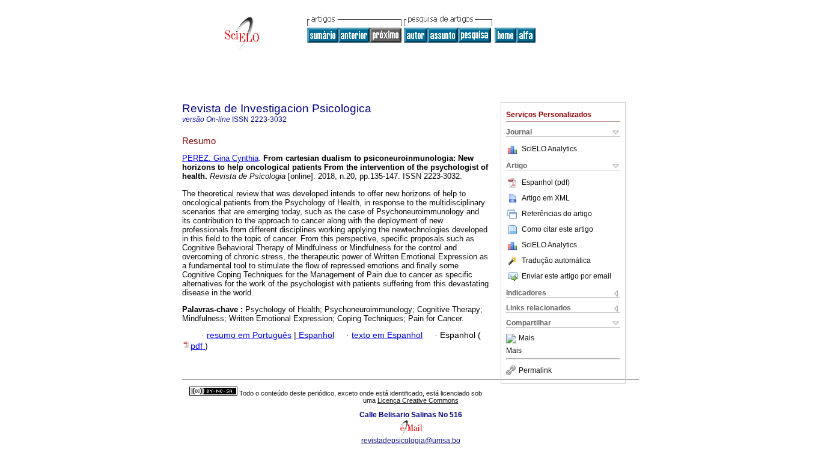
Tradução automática (556, 260)
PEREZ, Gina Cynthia (220, 158)
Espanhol (315, 335)
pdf (198, 346)
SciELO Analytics (549, 149)
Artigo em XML (546, 198)
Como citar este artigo (557, 229)
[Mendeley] (512, 338)
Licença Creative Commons (418, 400)
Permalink (535, 370)
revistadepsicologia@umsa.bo (410, 440)
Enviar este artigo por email (566, 276)
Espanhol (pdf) (546, 182)
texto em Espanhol (387, 335)
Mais (526, 338)
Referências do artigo (557, 213)
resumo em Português (249, 335)
